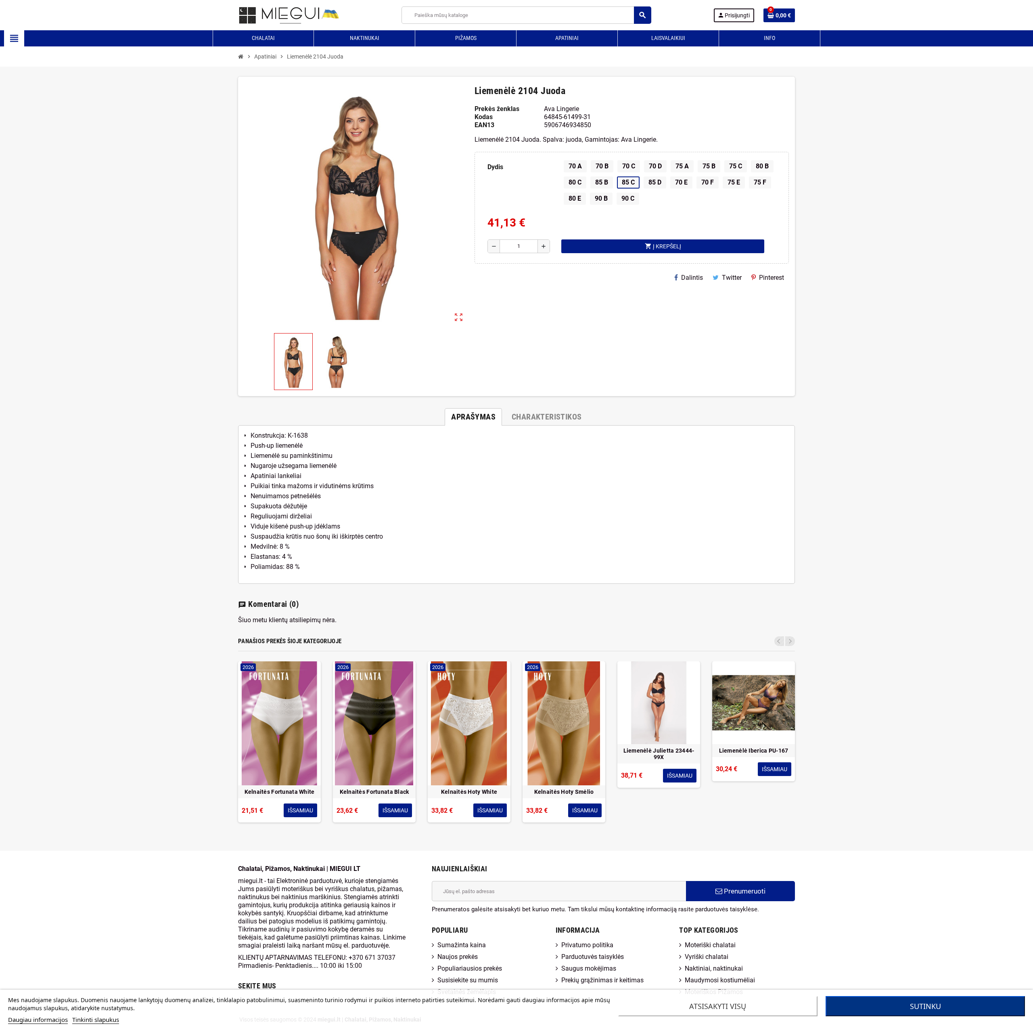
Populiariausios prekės (469, 968)
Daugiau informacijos (38, 1019)
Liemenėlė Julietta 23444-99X (658, 753)
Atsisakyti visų (717, 1006)
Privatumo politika (587, 945)
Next (790, 641)
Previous (779, 641)
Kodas (484, 117)
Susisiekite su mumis (467, 980)
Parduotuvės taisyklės (592, 957)
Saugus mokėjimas (588, 968)
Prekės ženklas (497, 109)
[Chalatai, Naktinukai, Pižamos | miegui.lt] (278, 15)
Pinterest (771, 277)
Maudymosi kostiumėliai (720, 980)
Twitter (732, 277)
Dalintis (692, 277)
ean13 (484, 125)
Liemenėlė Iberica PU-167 (753, 750)
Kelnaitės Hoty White (469, 792)
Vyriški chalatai (706, 957)
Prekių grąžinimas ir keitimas (602, 980)
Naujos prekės (457, 957)
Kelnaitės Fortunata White (280, 792)
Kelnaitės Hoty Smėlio (564, 792)
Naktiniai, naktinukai (714, 968)
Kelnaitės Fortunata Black (374, 792)
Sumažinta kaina (461, 945)
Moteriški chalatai (710, 945)
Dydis (495, 167)
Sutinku (925, 1006)
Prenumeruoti (743, 891)
